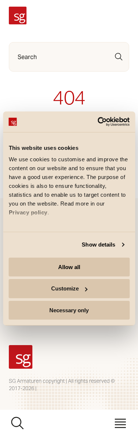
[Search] (119, 57)
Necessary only (69, 310)
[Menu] (120, 423)
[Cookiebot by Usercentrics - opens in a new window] (98, 122)
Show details (98, 244)
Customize (65, 288)
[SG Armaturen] (17, 15)
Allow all (69, 267)
